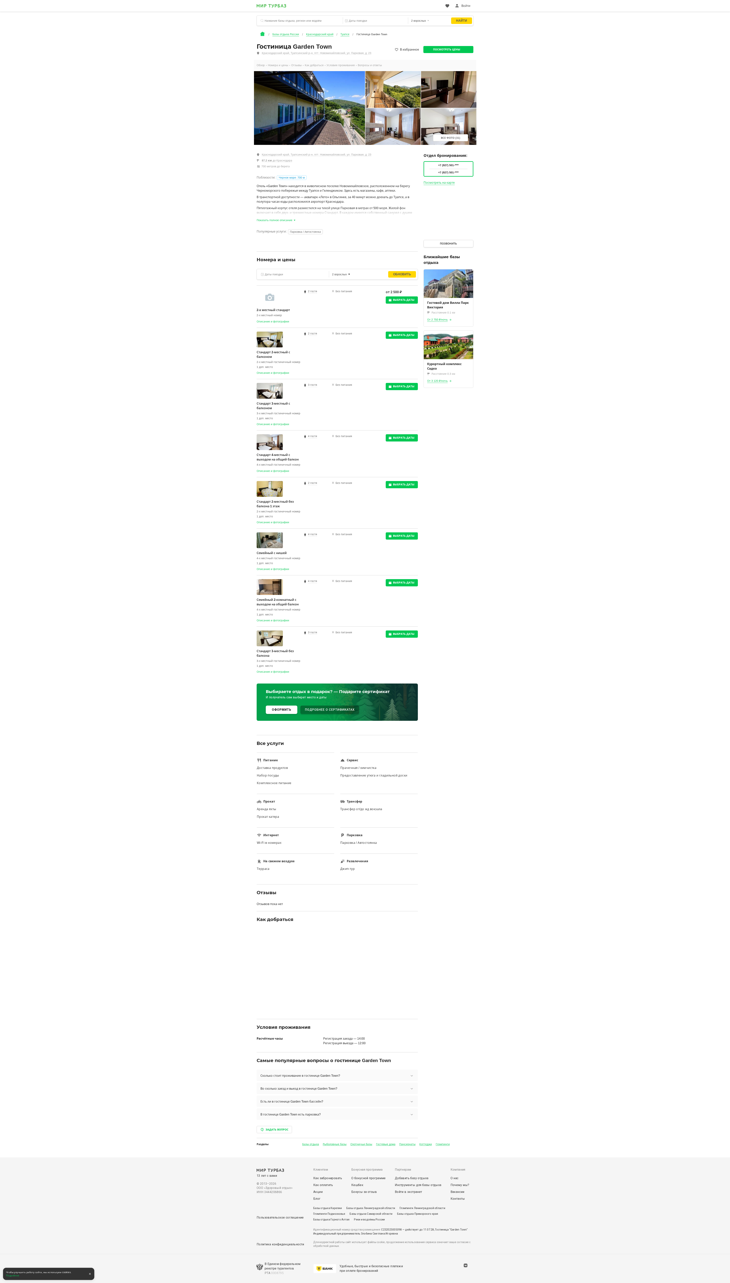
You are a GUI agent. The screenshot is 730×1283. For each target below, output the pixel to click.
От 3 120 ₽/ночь (437, 380)
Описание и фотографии (273, 321)
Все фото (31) (450, 137)
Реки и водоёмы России (369, 1219)
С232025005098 (391, 1229)
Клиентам (320, 1169)
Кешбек (357, 1185)
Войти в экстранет (408, 1192)
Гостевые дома (385, 1144)
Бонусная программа (366, 1169)
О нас (455, 1178)
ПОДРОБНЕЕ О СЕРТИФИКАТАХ (330, 709)
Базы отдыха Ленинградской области (370, 1208)
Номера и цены (278, 65)
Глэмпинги (443, 1144)
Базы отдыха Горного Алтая (331, 1219)
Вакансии (457, 1192)
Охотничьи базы (361, 1144)
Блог (317, 1198)
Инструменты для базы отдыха (418, 1185)
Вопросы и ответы (370, 65)
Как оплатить (323, 1185)
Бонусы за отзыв (364, 1192)
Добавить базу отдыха (411, 1178)
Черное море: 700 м (292, 177)
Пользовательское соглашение (280, 1217)
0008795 (277, 1273)
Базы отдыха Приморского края (417, 1213)
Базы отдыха (310, 1144)
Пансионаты (407, 1144)
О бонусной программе (368, 1178)
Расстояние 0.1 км (443, 312)
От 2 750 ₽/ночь (437, 319)
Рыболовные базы (335, 1144)
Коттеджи (425, 1144)
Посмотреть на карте (439, 182)
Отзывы (296, 65)
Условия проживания (341, 65)
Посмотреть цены (446, 49)
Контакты (458, 1198)
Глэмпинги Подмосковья (329, 1213)
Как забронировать (327, 1178)
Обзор (261, 65)
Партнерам (403, 1169)
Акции (318, 1192)
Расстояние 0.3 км (443, 373)
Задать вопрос (277, 1129)
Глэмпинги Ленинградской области (422, 1208)
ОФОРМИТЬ (281, 709)
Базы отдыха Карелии (327, 1208)
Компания (458, 1169)
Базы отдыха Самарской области (371, 1213)
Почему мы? (460, 1185)
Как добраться (314, 65)
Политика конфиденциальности (280, 1244)
